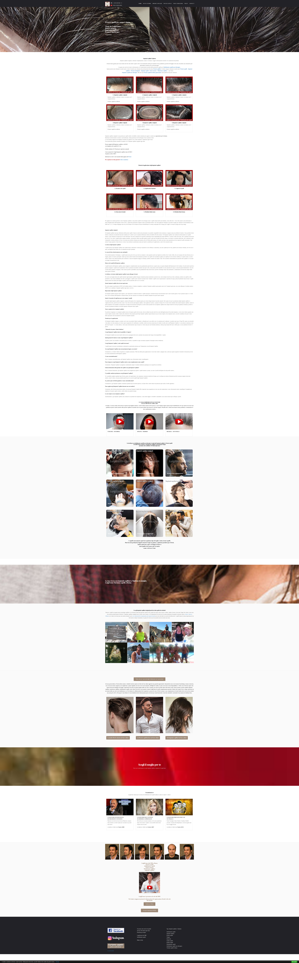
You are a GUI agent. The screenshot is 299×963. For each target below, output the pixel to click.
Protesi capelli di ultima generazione (152, 72)
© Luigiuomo (110, 950)
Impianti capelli (145, 70)
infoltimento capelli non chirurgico (172, 67)
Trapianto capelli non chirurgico (129, 72)
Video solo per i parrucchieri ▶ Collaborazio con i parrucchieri (149, 679)
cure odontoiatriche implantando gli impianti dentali (143, 616)
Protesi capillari (157, 69)
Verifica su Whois (149, 904)
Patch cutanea (147, 3)
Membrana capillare (162, 70)
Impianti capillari (157, 3)
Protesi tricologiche (135, 70)
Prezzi (186, 3)
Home (140, 3)
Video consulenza (178, 3)
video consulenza (124, 159)
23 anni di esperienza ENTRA (149, 910)
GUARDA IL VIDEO (112, 827)
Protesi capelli (168, 3)
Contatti (191, 3)
